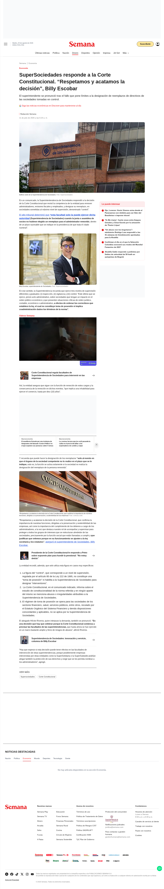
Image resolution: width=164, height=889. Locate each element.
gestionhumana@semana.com (117, 837)
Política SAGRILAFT (84, 830)
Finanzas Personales (64, 821)
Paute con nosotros (143, 831)
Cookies (138, 835)
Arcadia (40, 826)
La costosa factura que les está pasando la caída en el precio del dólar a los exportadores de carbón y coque (74, 444)
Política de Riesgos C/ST (86, 826)
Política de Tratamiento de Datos (89, 816)
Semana (22, 63)
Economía (33, 63)
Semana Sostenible (64, 839)
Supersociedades (28, 677)
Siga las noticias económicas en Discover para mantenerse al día (51, 106)
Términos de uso (83, 812)
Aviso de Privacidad (14, 880)
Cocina (59, 830)
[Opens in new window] (11, 874)
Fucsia (40, 835)
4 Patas (40, 839)
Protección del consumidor (116, 812)
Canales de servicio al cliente (147, 821)
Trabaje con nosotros (143, 826)
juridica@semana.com (114, 827)
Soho (39, 830)
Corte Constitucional (47, 677)
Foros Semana (62, 816)
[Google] (6, 874)
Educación (60, 812)
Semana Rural (62, 826)
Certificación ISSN (83, 835)
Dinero (40, 821)
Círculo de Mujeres (64, 835)
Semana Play (42, 812)
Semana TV (42, 816)
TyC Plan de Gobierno (85, 839)
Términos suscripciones (86, 821)
